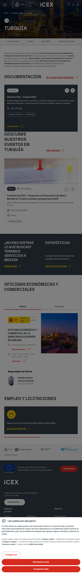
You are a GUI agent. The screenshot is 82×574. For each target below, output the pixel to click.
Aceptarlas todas (41, 569)
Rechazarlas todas (41, 562)
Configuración (11, 555)
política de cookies (36, 544)
